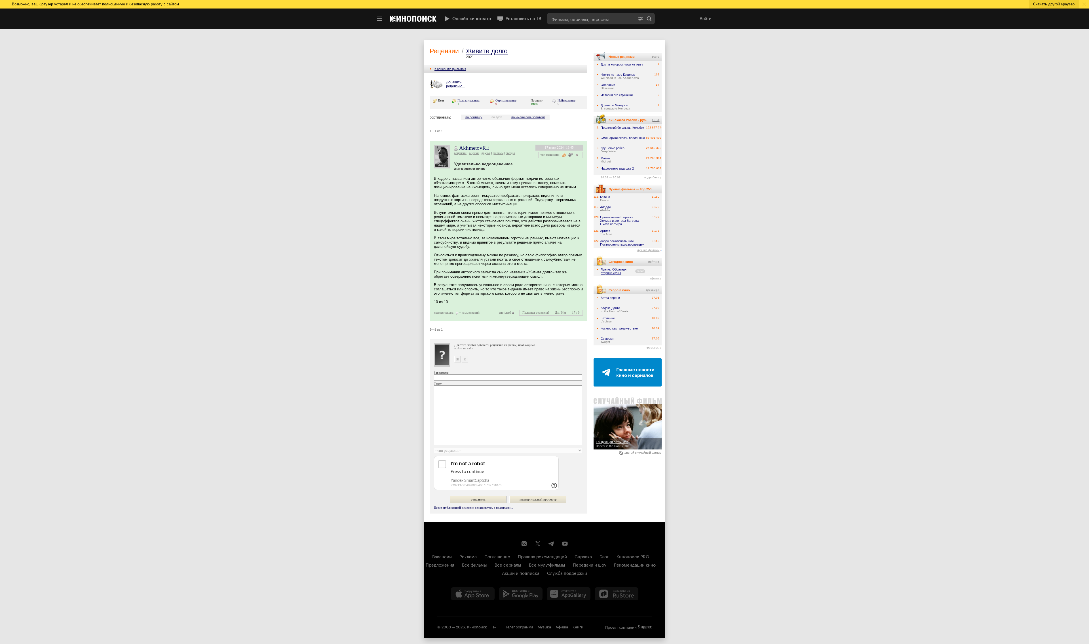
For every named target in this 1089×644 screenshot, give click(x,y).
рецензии (460, 153)
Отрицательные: (506, 100)
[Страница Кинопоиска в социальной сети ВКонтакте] (524, 543)
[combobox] (591, 18)
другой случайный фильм (643, 452)
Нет (563, 312)
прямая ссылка (443, 312)
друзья (485, 153)
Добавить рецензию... (455, 84)
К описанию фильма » (450, 69)
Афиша (562, 626)
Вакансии (442, 556)
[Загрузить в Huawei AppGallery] (568, 593)
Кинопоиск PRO (633, 556)
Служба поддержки (567, 572)
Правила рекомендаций (542, 556)
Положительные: (468, 100)
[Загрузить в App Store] (473, 593)
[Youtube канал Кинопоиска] (565, 543)
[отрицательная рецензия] (570, 155)
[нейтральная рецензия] (576, 155)
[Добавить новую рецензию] (437, 84)
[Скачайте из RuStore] (616, 593)
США (655, 120)
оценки (474, 153)
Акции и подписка (520, 572)
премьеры (652, 347)
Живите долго (487, 51)
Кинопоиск (477, 626)
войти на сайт (463, 348)
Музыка (544, 626)
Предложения (440, 564)
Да (557, 312)
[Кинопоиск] (413, 19)
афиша (654, 278)
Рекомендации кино (635, 564)
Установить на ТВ (523, 18)
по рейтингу (473, 117)
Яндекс (645, 627)
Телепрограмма (519, 626)
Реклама (468, 556)
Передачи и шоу (589, 564)
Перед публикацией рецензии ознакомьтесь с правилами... (473, 507)
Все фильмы (474, 564)
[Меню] (379, 18)
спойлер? (505, 312)
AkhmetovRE (474, 148)
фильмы (498, 153)
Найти (649, 18)
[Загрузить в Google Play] (521, 593)
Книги (578, 626)
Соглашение (497, 556)
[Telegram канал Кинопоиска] (551, 543)
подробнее (651, 177)
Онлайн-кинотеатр (471, 18)
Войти (705, 18)
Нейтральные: (567, 100)
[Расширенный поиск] (640, 18)
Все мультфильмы (547, 564)
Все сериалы (508, 564)
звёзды (510, 153)
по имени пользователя (528, 117)
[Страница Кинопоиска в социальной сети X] (537, 543)
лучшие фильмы (648, 250)
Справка (583, 556)
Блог (604, 556)
